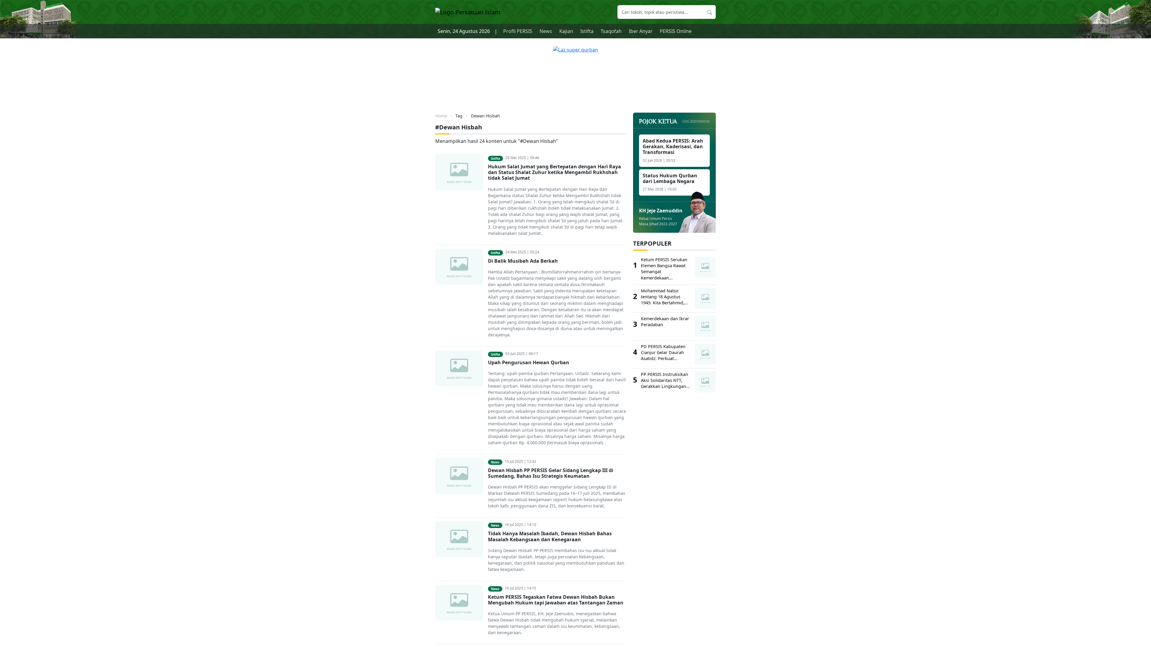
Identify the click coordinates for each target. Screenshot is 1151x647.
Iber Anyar (641, 31)
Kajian (566, 31)
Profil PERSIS (517, 31)
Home (441, 116)
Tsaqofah (611, 31)
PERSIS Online (675, 31)
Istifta (586, 31)
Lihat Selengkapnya (696, 121)
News (546, 31)
